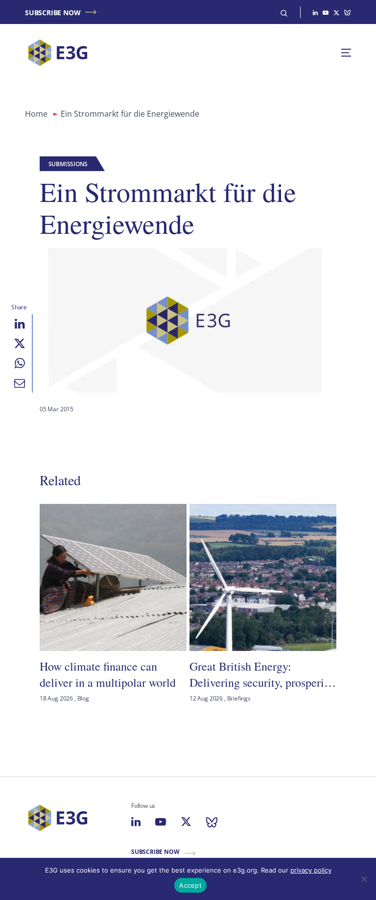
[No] (364, 879)
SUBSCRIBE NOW (52, 12)
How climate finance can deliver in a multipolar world (108, 674)
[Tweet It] (19, 343)
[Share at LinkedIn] (19, 324)
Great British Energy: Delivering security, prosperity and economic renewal (261, 674)
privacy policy (310, 870)
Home (36, 113)
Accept (190, 885)
